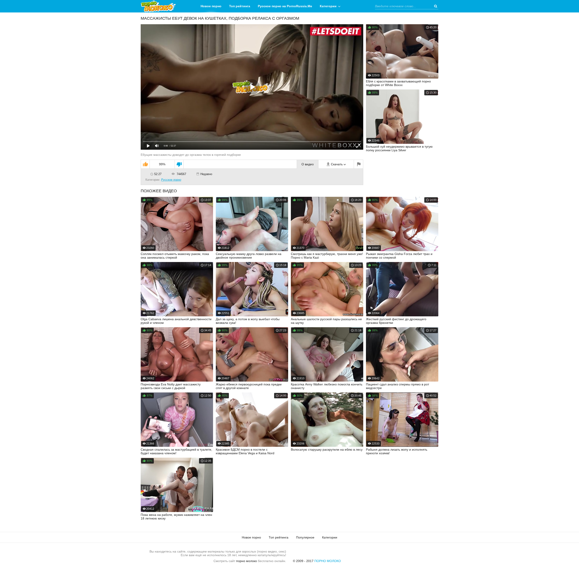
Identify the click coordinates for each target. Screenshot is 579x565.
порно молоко (246, 561)
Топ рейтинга (239, 6)
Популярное (305, 537)
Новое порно (211, 6)
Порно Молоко (327, 561)
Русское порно (171, 179)
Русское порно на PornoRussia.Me (285, 6)
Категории (328, 6)
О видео (307, 164)
